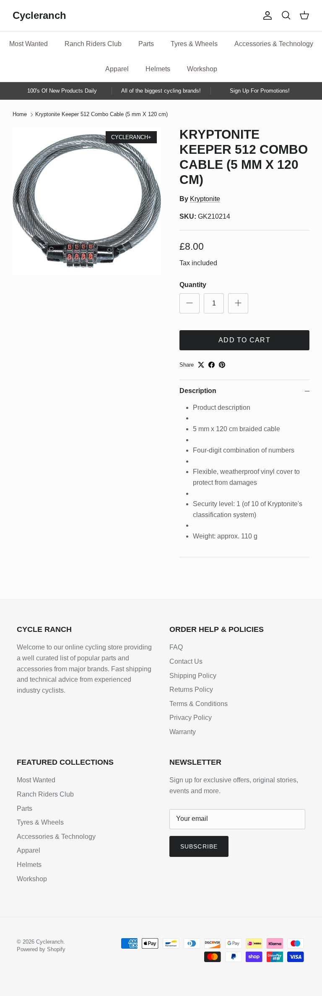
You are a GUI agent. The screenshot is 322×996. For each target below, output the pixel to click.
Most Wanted (28, 43)
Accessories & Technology (273, 43)
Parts (146, 43)
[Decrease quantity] (189, 303)
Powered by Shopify (41, 949)
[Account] (266, 15)
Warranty (182, 731)
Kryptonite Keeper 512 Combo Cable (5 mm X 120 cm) (101, 114)
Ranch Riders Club (93, 43)
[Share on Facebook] (211, 365)
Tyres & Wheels (194, 43)
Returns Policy (191, 689)
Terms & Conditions (198, 703)
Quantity (192, 284)
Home (20, 114)
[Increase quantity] (238, 303)
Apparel (117, 68)
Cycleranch (49, 942)
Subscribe (199, 846)
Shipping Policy (192, 675)
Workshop (202, 68)
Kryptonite (205, 198)
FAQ (176, 647)
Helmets (157, 68)
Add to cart (244, 340)
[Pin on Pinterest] (222, 365)
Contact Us (186, 661)
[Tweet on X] (201, 365)
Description (197, 390)
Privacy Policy (190, 717)
